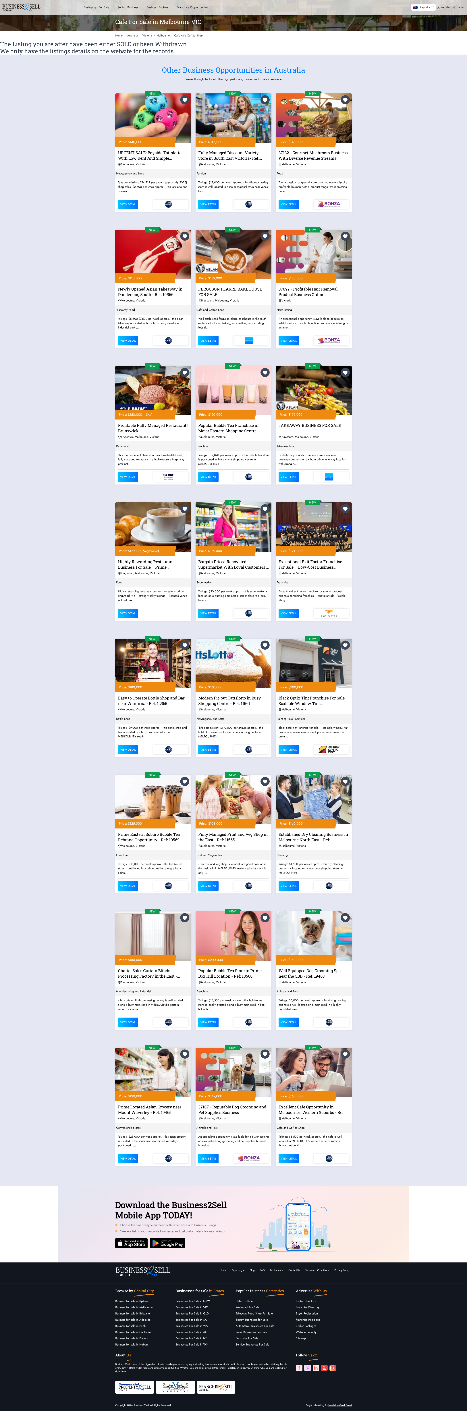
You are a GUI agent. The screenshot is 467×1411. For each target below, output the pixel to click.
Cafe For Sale (244, 1301)
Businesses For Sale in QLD (192, 1313)
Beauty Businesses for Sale (252, 1320)
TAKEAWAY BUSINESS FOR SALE (310, 425)
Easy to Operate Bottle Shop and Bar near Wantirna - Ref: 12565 (151, 700)
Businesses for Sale (96, 7)
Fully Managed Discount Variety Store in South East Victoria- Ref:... (230, 155)
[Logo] (21, 7)
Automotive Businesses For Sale (255, 1326)
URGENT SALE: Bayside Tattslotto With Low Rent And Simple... (150, 155)
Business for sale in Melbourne (134, 1307)
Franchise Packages (308, 1320)
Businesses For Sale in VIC (191, 1307)
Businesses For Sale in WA (191, 1326)
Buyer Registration (307, 1313)
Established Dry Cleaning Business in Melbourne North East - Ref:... (313, 837)
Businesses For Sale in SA (191, 1320)
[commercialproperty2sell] (134, 1387)
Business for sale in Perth (130, 1326)
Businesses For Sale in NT (191, 1338)
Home (223, 1270)
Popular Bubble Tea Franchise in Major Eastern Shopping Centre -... (230, 428)
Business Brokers (157, 7)
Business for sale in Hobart (131, 1344)
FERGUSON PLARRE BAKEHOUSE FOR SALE (230, 291)
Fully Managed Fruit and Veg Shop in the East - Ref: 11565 (233, 837)
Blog (252, 1270)
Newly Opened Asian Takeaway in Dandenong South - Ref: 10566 (150, 291)
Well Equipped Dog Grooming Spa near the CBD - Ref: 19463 (310, 973)
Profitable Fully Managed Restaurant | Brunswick (153, 428)
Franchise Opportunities (192, 7)
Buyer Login (238, 1270)
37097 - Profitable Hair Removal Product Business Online (308, 291)
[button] (423, 7)
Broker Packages (306, 1326)
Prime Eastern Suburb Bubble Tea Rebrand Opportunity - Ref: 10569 (149, 837)
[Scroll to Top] (458, 1404)
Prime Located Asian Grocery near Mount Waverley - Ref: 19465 (149, 1109)
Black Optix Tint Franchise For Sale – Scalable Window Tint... (313, 700)
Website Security (306, 1332)
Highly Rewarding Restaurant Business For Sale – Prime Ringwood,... (146, 565)
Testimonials (276, 1270)
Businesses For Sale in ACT (192, 1332)
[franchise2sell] (216, 1387)
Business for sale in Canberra (133, 1332)
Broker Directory (306, 1301)
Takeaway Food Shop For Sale (254, 1313)
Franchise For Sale (247, 1338)
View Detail (128, 204)
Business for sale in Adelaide (132, 1320)
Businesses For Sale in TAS (191, 1344)
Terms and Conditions (317, 1270)
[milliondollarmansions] (175, 1387)
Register (445, 7)
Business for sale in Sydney (131, 1301)
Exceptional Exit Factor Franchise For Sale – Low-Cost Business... (310, 564)
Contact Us (294, 1270)
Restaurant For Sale (247, 1307)
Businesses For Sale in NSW (192, 1301)
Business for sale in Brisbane (132, 1313)
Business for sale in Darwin (131, 1338)
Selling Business (127, 7)
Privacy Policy (342, 1270)
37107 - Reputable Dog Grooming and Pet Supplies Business (232, 1109)
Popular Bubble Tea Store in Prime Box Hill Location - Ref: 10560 (230, 973)
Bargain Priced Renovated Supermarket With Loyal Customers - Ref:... (233, 565)
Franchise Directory (307, 1307)
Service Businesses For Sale (252, 1344)
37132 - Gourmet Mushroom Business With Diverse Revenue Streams (313, 155)
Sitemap (301, 1338)
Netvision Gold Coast (340, 1405)
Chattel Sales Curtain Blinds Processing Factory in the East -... (149, 973)
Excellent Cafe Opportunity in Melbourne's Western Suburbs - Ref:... (313, 1109)
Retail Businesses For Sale (251, 1332)
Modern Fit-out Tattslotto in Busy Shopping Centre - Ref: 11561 (229, 700)
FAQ (262, 1270)
